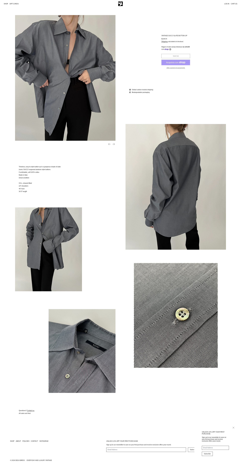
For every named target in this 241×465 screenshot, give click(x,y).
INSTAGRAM (44, 441)
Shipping (164, 41)
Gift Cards (14, 4)
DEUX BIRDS (20, 460)
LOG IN (226, 4)
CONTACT (34, 441)
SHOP (12, 441)
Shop (6, 4)
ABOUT (18, 441)
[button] (65, 78)
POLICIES (25, 441)
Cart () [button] (234, 4)
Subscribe (207, 454)
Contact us (30, 410)
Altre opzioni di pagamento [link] (176, 68)
